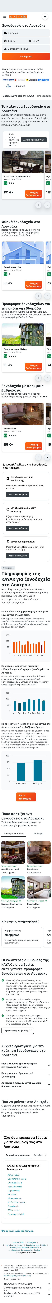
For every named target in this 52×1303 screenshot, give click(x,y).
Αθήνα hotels (13, 1175)
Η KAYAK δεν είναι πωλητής (18, 1283)
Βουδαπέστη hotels (16, 1202)
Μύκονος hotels (15, 1182)
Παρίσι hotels (13, 1190)
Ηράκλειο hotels (15, 1186)
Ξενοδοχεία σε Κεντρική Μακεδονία (24, 1247)
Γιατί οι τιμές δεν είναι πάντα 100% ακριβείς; (22, 1294)
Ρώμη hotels (13, 1206)
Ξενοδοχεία (31, 1242)
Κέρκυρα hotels (14, 1198)
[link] (17, 494)
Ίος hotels (12, 1194)
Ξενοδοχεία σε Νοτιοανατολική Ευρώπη (24, 1250)
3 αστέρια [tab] (38, 833)
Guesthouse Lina (12, 267)
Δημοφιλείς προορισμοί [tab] (18, 1155)
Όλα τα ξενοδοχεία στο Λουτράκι (17, 1231)
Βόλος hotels (13, 1210)
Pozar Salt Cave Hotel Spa (17, 176)
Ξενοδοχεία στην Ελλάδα (36, 1245)
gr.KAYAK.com (18, 1242)
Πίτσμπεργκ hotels (16, 1214)
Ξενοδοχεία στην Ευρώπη (13, 1245)
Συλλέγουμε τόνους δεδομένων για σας (22, 1289)
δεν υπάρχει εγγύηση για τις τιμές (17, 1276)
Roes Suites (10, 428)
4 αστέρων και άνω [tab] (14, 833)
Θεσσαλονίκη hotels (17, 1179)
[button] (5, 17)
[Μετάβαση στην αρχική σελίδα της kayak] (18, 16)
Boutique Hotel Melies (15, 349)
